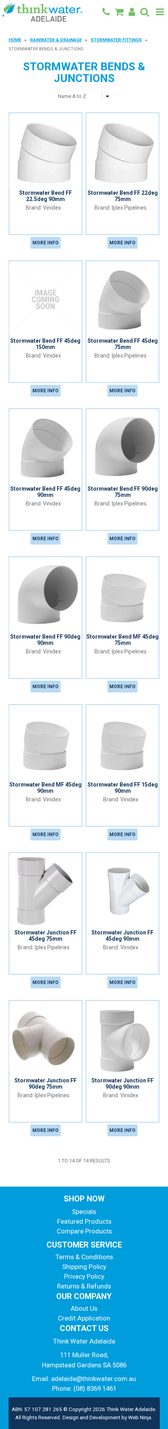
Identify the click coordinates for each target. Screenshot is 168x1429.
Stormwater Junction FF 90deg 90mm (122, 1083)
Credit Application (84, 1318)
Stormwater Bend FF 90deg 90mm (45, 640)
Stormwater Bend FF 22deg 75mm (123, 196)
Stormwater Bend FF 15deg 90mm (123, 787)
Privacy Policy (84, 1276)
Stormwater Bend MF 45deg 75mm (122, 640)
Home (15, 40)
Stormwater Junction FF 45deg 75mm (45, 935)
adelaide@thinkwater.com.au (93, 1379)
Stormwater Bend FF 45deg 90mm (45, 492)
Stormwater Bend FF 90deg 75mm (123, 492)
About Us (84, 1308)
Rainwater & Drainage (56, 40)
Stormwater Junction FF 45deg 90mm (122, 935)
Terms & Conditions (84, 1257)
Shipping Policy (84, 1267)
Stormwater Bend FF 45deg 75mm (123, 344)
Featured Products (84, 1221)
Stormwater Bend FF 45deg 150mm (45, 344)
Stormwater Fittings (116, 40)
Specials (84, 1211)
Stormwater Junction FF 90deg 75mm (45, 1083)
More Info (45, 243)
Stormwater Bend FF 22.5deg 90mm (45, 196)
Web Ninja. (140, 1417)
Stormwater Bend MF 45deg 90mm (45, 787)
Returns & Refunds (84, 1286)
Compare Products (84, 1231)
